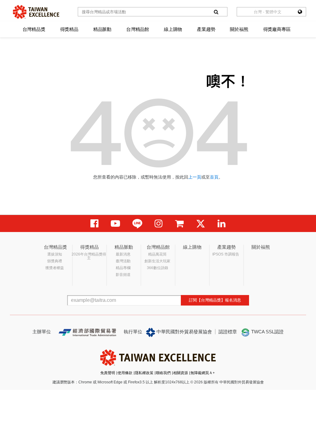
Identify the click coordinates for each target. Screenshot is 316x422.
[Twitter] (200, 223)
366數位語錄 (157, 268)
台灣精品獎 (34, 29)
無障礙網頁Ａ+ (202, 373)
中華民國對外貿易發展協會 (183, 331)
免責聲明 (107, 373)
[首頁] (36, 12)
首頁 (214, 177)
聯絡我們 (163, 373)
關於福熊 (239, 29)
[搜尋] (216, 11)
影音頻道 (123, 274)
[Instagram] (159, 223)
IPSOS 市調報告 (225, 254)
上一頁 (194, 177)
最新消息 (123, 254)
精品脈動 (102, 29)
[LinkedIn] (222, 223)
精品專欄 (123, 268)
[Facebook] (94, 223)
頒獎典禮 (54, 261)
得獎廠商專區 (277, 29)
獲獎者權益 (54, 268)
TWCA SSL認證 (267, 331)
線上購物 (173, 29)
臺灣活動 (123, 261)
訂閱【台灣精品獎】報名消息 (215, 300)
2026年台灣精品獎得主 (89, 256)
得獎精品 (69, 29)
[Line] (137, 223)
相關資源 (180, 373)
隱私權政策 (144, 373)
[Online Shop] (179, 223)
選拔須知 (54, 254)
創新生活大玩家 (157, 261)
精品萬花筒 (157, 254)
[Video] (115, 223)
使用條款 (125, 373)
